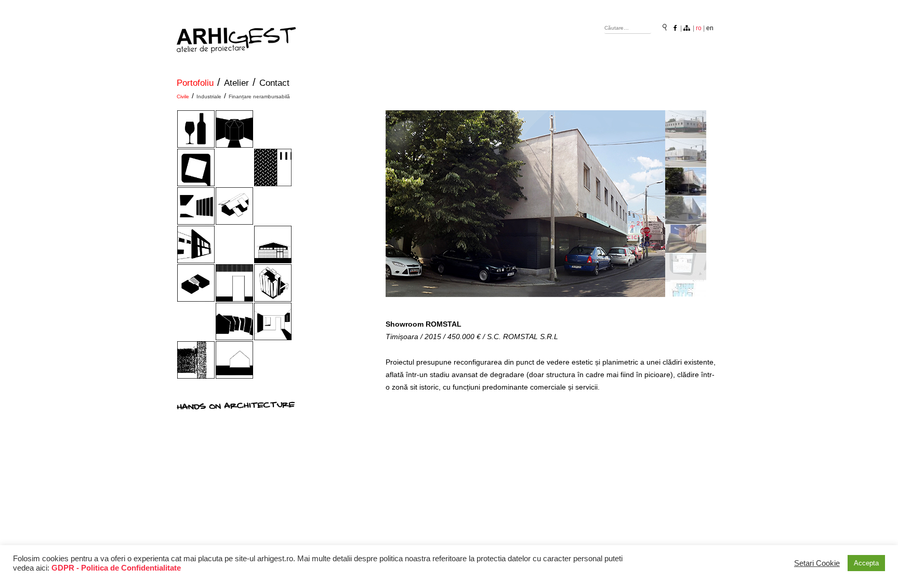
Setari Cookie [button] (817, 563)
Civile (183, 96)
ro (699, 28)
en (710, 28)
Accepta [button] (866, 563)
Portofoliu (195, 83)
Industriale (208, 96)
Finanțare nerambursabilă (259, 96)
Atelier (236, 83)
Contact (274, 83)
